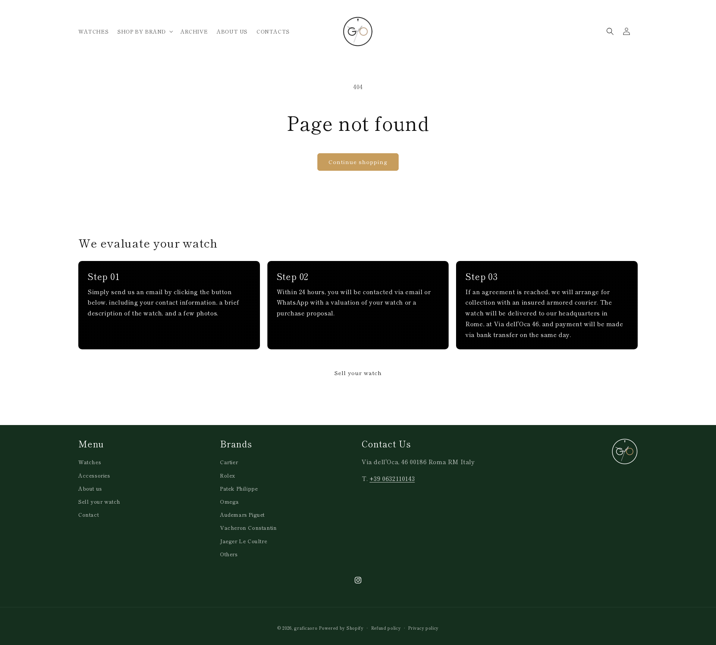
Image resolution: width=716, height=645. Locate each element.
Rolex (227, 475)
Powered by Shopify (341, 628)
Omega (229, 501)
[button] (144, 31)
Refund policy (386, 628)
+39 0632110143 (392, 478)
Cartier (229, 462)
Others (229, 554)
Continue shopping (358, 162)
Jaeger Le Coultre (243, 541)
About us (90, 488)
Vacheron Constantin (248, 527)
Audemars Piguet (242, 514)
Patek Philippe (239, 488)
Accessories (94, 475)
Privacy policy (423, 628)
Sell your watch (358, 373)
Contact (88, 514)
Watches (89, 462)
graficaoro (305, 628)
